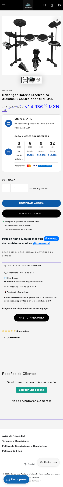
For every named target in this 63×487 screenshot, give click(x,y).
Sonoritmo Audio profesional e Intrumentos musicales (35, 474)
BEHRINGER (7, 90)
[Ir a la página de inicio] (28, 5)
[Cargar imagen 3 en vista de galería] (38, 80)
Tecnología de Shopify (31, 481)
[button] (44, 5)
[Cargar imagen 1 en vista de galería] (24, 80)
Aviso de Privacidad (13, 436)
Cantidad (9, 180)
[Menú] (3, 5)
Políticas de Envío (12, 451)
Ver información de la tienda (18, 229)
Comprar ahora (31, 203)
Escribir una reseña (31, 390)
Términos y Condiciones (15, 441)
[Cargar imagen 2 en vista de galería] (31, 80)
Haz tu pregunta (31, 317)
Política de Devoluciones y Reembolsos (24, 446)
